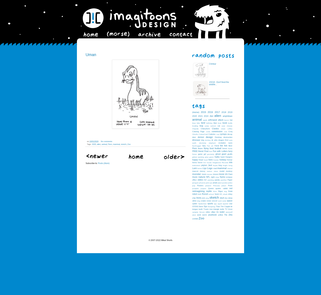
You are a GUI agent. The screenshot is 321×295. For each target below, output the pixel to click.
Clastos (215, 129)
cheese (229, 126)
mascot (195, 171)
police (230, 183)
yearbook (212, 215)
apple (205, 120)
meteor (209, 171)
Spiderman (202, 204)
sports (210, 203)
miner (216, 171)
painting (211, 180)
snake (203, 201)
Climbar (212, 64)
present (208, 186)
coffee (230, 129)
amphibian (227, 116)
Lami (194, 168)
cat (219, 126)
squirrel (225, 204)
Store (201, 206)
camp (207, 126)
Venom (202, 212)
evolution (222, 143)
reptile (209, 191)
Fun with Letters (220, 151)
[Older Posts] (174, 158)
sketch (123, 144)
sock (220, 201)
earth (194, 143)
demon (201, 137)
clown (223, 129)
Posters (200, 186)
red (230, 188)
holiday (223, 160)
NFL (208, 177)
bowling (195, 126)
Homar (229, 160)
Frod (206, 151)
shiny (230, 194)
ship (194, 198)
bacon (226, 120)
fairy (204, 146)
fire (221, 146)
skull (222, 198)
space (229, 201)
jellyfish (204, 165)
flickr (230, 146)
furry (230, 151)
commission (217, 131)
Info (230, 162)
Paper (230, 180)
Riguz (220, 191)
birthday (209, 123)
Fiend (217, 146)
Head (201, 160)
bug (201, 126)
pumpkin (195, 188)
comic (208, 132)
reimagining (198, 191)
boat (219, 123)
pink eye (209, 183)
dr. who (214, 140)
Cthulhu (195, 134)
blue (215, 123)
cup (217, 134)
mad (215, 168)
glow (206, 157)
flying (206, 148)
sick (203, 198)
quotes (218, 188)
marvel (229, 168)
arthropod (212, 120)
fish (225, 146)
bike (198, 123)
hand (223, 157)
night (213, 177)
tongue (195, 209)
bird (203, 122)
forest (224, 148)
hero (210, 160)
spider (194, 204)
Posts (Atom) (104, 163)
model (222, 171)
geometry (210, 154)
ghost (218, 154)
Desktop (218, 137)
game (200, 154)
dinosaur (196, 140)
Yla (225, 215)
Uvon (230, 209)
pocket (224, 183)
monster (196, 174)
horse (200, 162)
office (194, 180)
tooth (201, 209)
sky (226, 198)
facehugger (196, 146)
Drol (226, 140)
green (211, 157)
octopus (229, 177)
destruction (227, 137)
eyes (230, 143)
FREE (195, 151)
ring (225, 191)
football (218, 148)
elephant (212, 143)
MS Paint (228, 174)
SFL (221, 194)
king (220, 165)
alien (99, 144)
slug (198, 201)
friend (200, 151)
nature (201, 177)
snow (209, 201)
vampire (195, 212)
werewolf (229, 212)
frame (230, 148)
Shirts (198, 198)
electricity (202, 143)
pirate (215, 183)
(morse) (195, 112)
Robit (230, 191)
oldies (200, 180)
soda (224, 201)
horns (194, 162)
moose (209, 174)
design (209, 137)
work (199, 215)
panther (224, 180)
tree (211, 209)
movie (221, 174)
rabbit (225, 188)
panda (217, 180)
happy (195, 160)
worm (204, 215)
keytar (215, 165)
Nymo (222, 177)
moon (204, 174)
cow (225, 132)
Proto (230, 186)
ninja (217, 177)
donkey (208, 140)
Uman (91, 54)
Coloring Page (198, 132)
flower (200, 148)
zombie (195, 219)
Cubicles (212, 134)
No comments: (107, 141)
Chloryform (205, 129)
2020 (94, 144)
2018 (224, 112)
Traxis (206, 209)
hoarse (216, 160)
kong (230, 165)
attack (220, 120)
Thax (218, 206)
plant (220, 183)
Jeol (210, 165)
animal (104, 144)
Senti (217, 194)
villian (213, 212)
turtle (222, 209)
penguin (195, 183)
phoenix (202, 183)
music (195, 177)
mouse (215, 174)
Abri (211, 116)
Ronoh (205, 194)
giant (224, 154)
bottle (230, 123)
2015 (203, 112)
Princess (216, 186)
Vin (217, 212)
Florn (110, 144)
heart (206, 160)
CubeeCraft (203, 134)
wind (194, 215)
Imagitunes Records (220, 162)
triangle (216, 209)
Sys (205, 206)
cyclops (223, 134)
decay (229, 134)
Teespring (211, 206)
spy (215, 204)
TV (226, 209)
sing (207, 198)
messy (202, 171)
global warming (198, 157)
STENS (195, 206)
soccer (215, 201)
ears (230, 140)
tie (231, 206)
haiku (217, 157)
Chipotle (195, 129)
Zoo (129, 144)
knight (225, 165)
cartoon (213, 126)
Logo (209, 168)
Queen (211, 188)
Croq (230, 132)
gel (205, 154)
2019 (230, 112)
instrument (196, 165)
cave (223, 126)
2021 (200, 116)
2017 (217, 112)
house (209, 162)
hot (204, 162)
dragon (221, 140)
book (225, 123)
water (222, 212)
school (211, 194)
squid (220, 204)
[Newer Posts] (97, 158)
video (208, 212)
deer (194, 137)
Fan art (210, 146)
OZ (205, 180)
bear (194, 123)
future (194, 154)
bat (231, 120)
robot (194, 194)
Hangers (228, 157)
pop (193, 186)
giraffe (229, 154)
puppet (203, 188)
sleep (230, 198)
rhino (215, 191)
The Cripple (225, 206)
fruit (210, 151)
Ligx (204, 168)
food (212, 148)
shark (225, 194)
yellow (220, 215)
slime (194, 201)
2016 (210, 112)
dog (202, 140)
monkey (229, 171)
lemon (199, 168)
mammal (116, 144)
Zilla (230, 215)
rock (199, 194)
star (230, 204)
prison (224, 186)
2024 (206, 116)
